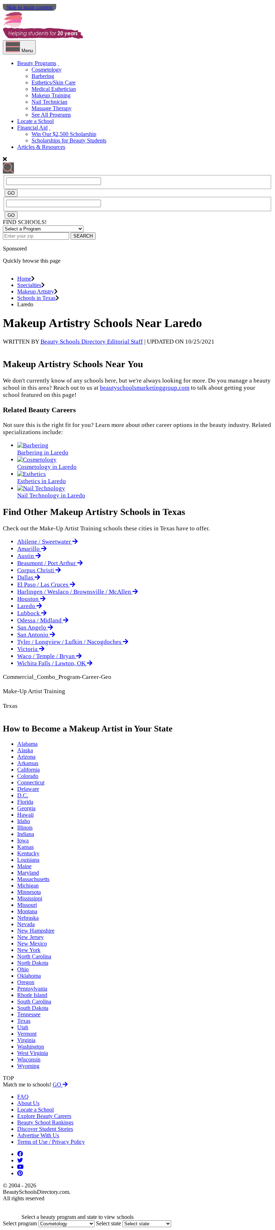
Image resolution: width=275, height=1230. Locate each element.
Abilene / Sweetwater (44, 541)
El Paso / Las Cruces (43, 584)
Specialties (29, 285)
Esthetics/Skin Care (54, 82)
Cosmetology (47, 70)
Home (24, 279)
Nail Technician (49, 102)
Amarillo (29, 548)
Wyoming (28, 1066)
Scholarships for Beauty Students (69, 140)
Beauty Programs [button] (36, 63)
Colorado (27, 776)
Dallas (26, 577)
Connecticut (30, 782)
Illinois (25, 828)
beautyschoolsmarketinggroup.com (144, 387)
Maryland (28, 873)
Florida (25, 802)
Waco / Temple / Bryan (46, 656)
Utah (22, 1027)
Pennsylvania (32, 989)
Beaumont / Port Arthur (47, 563)
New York (28, 950)
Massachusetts (33, 879)
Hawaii (25, 815)
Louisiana (28, 860)
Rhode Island (32, 995)
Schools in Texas (36, 298)
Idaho (23, 821)
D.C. (22, 795)
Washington (30, 1047)
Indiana (25, 834)
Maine (24, 866)
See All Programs (51, 115)
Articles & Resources (41, 147)
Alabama (27, 744)
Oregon (25, 982)
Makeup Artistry (35, 291)
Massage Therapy (52, 108)
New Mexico (32, 943)
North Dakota (32, 963)
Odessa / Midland (40, 620)
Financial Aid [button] (32, 128)
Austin (26, 556)
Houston (28, 598)
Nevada (26, 924)
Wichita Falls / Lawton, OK (52, 663)
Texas (23, 1021)
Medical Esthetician (54, 89)
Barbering (43, 76)
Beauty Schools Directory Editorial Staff (91, 341)
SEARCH (83, 236)
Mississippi (29, 898)
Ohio (23, 969)
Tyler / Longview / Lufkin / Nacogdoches (70, 641)
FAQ (23, 1097)
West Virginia (32, 1053)
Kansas (25, 847)
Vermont (27, 1034)
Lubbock (29, 613)
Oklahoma (29, 976)
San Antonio (33, 634)
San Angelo (32, 627)
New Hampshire (35, 931)
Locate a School (35, 121)
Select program (20, 1223)
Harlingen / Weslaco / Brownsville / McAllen (74, 591)
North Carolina (34, 956)
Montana (27, 911)
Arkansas (27, 763)
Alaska (25, 750)
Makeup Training (51, 95)
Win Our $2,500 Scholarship (64, 134)
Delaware (28, 789)
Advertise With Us (38, 1135)
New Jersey (30, 937)
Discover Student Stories (45, 1129)
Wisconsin (28, 1059)
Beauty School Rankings (45, 1122)
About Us (28, 1103)
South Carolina (34, 1001)
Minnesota (29, 892)
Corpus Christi (36, 570)
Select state (108, 1223)
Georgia (26, 808)
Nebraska (28, 918)
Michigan (28, 886)
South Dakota (32, 1008)
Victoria (28, 649)
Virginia (26, 1040)
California (28, 770)
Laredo (27, 606)
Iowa (23, 840)
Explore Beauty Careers (44, 1116)
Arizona (26, 757)
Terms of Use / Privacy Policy (51, 1142)
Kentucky (28, 853)
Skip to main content (29, 7)
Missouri (27, 905)
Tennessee (28, 1014)
